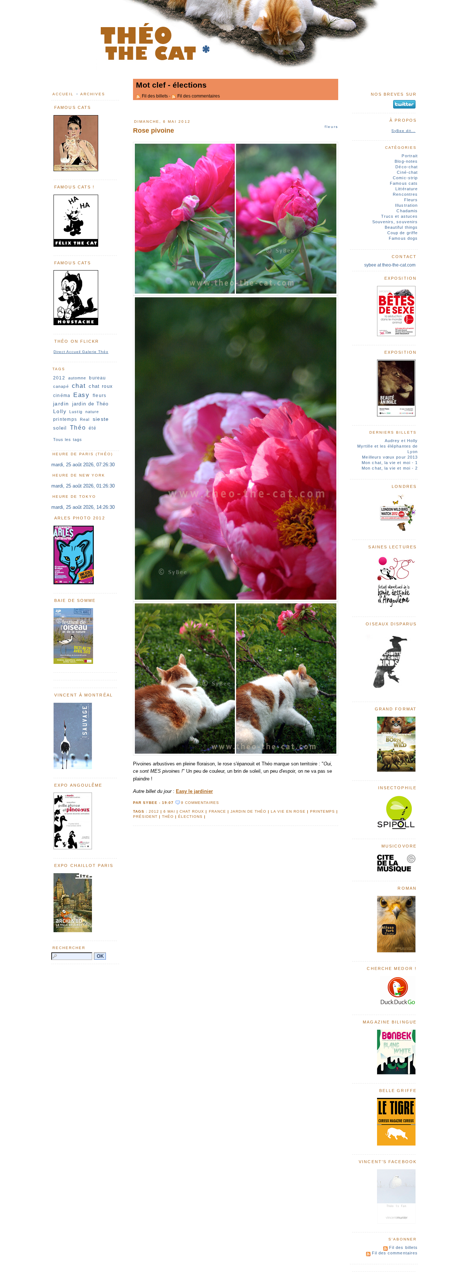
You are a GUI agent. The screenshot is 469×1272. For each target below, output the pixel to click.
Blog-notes (406, 161)
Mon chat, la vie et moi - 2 (390, 468)
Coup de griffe (402, 233)
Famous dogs (403, 238)
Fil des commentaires (198, 96)
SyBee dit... (403, 131)
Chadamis (407, 211)
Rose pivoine (153, 130)
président (145, 817)
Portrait (410, 156)
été (92, 428)
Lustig (75, 411)
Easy (81, 394)
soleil (60, 428)
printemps (322, 811)
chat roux (192, 811)
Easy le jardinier (194, 791)
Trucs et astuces (399, 216)
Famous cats (404, 183)
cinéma (61, 395)
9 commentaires (200, 803)
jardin (61, 404)
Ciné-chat (407, 172)
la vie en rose (288, 811)
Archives (92, 94)
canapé (61, 386)
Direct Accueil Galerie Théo (80, 352)
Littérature (406, 189)
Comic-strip (405, 178)
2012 (154, 811)
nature (92, 411)
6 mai (169, 811)
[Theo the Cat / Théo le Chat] (234, 68)
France (217, 811)
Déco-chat (406, 167)
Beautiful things (401, 227)
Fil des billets (155, 96)
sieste (101, 419)
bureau (97, 377)
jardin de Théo (248, 811)
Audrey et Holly (401, 440)
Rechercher (68, 948)
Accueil (63, 94)
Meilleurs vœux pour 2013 (390, 457)
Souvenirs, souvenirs (395, 222)
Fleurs (331, 127)
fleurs (99, 395)
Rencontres (405, 194)
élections (190, 817)
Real (84, 419)
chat (79, 385)
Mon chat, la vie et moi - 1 (390, 462)
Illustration (406, 205)
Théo (168, 817)
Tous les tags (67, 439)
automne (77, 378)
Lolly (59, 411)
